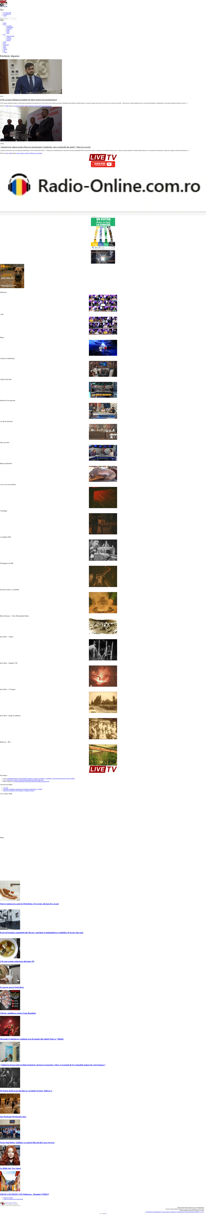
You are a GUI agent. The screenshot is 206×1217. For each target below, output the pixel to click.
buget (18, 153)
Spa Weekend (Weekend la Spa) (13, 1117)
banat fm (17, 106)
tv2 (4, 780)
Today (4, 42)
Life (4, 50)
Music (4, 47)
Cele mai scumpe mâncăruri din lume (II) (17, 961)
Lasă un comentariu (47, 106)
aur (13, 106)
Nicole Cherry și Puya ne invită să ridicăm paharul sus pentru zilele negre (24, 780)
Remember (6, 44)
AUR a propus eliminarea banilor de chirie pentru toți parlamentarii (28, 100)
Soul (4, 43)
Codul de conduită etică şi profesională (13, 1199)
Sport (7, 33)
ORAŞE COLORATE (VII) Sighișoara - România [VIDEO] (24, 1194)
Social (8, 31)
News (4, 24)
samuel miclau (38, 106)
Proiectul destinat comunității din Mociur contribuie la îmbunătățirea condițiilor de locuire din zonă (41, 933)
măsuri (26, 106)
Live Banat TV (7, 14)
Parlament (31, 106)
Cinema (5, 49)
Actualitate (9, 26)
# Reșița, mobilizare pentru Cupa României (18, 1013)
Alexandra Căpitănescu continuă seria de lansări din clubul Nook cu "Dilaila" (32, 1039)
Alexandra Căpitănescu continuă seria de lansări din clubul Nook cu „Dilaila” (22, 789)
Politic (8, 30)
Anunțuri (8, 37)
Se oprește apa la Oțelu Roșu (12, 987)
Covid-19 (8, 39)
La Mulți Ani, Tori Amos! (10, 1168)
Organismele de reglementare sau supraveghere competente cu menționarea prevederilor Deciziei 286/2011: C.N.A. (175, 1212)
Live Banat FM (7, 12)
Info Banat (15, 1202)
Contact (5, 52)
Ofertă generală (10, 36)
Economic (9, 29)
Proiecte (8, 40)
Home (4, 23)
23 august (5, 787)
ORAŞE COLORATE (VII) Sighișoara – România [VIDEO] (18, 790)
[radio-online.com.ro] (103, 215)
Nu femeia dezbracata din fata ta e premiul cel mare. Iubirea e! (26, 1091)
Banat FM (10, 1202)
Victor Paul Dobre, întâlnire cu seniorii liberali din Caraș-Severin (27, 1142)
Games (5, 15)
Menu (2, 9)
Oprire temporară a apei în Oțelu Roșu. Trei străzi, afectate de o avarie (29, 904)
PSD (31, 153)
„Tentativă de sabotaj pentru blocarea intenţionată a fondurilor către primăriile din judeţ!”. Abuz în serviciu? (45, 147)
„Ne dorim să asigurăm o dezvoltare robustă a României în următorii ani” (31, 781)
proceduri (26, 153)
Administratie (9, 27)
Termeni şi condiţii (8, 1197)
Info (4, 34)
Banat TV (6, 1202)
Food (4, 46)
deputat (22, 106)
